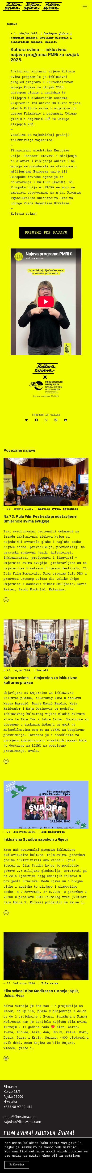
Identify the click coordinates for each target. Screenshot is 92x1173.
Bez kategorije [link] (53, 832)
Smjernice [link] (70, 509)
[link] (32, 6)
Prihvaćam (16, 1164)
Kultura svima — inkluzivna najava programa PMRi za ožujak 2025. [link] (45, 54)
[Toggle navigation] (86, 7)
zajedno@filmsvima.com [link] (22, 1121)
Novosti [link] (51, 42)
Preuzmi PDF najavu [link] (46, 232)
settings (72, 1156)
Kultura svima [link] (49, 509)
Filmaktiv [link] (10, 1086)
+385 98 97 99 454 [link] (18, 1106)
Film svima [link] (50, 983)
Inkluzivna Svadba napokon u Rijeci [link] (36, 839)
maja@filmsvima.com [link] (20, 1116)
